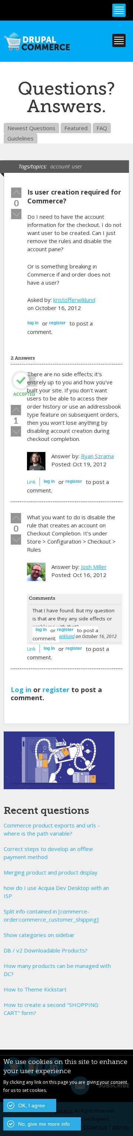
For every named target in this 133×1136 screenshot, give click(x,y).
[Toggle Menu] (119, 10)
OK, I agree (31, 1105)
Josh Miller (94, 566)
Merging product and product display (51, 872)
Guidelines (20, 138)
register (57, 322)
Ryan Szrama (97, 456)
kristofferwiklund (74, 299)
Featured (76, 128)
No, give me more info (44, 1124)
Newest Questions (31, 128)
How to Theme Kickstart (35, 989)
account (60, 166)
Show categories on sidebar (39, 935)
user (77, 166)
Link (31, 481)
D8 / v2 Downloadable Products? (46, 950)
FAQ (101, 128)
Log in (32, 322)
